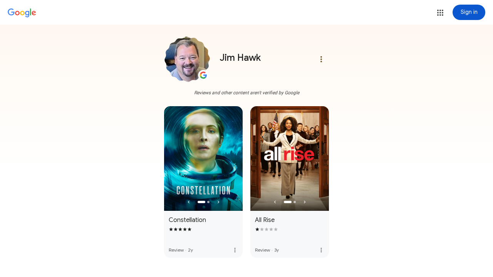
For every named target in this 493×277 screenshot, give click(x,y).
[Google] (22, 13)
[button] (440, 12)
